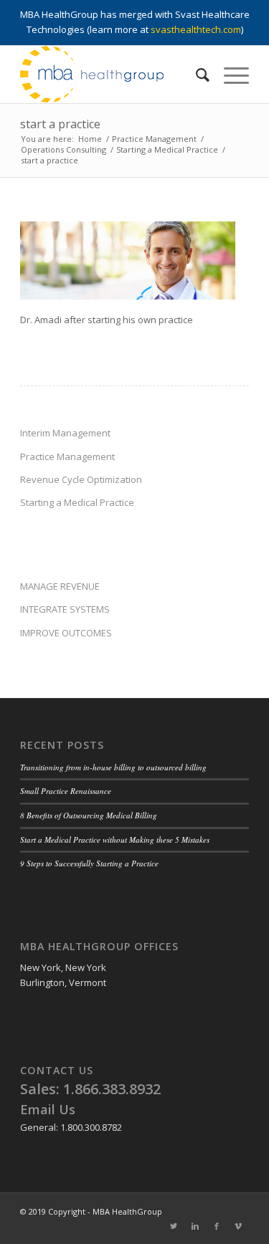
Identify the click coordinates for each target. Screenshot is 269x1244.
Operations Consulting (63, 149)
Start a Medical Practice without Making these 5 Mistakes (114, 839)
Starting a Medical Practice (167, 149)
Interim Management (65, 432)
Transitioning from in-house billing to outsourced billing (113, 767)
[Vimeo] (238, 1226)
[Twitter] (173, 1226)
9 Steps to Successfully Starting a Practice (89, 863)
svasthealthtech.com (196, 29)
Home (90, 138)
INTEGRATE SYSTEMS (65, 609)
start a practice (60, 124)
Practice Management (154, 138)
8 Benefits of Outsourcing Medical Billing (88, 815)
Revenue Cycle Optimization (81, 479)
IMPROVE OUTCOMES (66, 632)
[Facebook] (216, 1226)
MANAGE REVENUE (60, 586)
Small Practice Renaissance (65, 790)
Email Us (47, 1109)
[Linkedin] (195, 1226)
